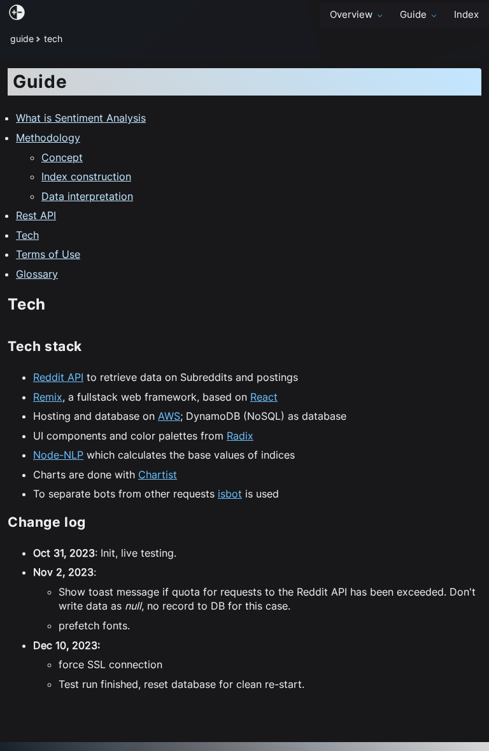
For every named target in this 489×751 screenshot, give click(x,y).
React (264, 396)
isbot (230, 493)
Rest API (36, 215)
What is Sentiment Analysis (81, 117)
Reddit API (58, 377)
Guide (413, 14)
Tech (27, 235)
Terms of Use (48, 254)
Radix (240, 435)
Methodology (48, 137)
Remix (47, 396)
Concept (62, 157)
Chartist (157, 474)
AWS (169, 416)
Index (466, 14)
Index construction (86, 176)
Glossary (37, 274)
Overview (351, 14)
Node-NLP (58, 454)
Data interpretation (87, 196)
